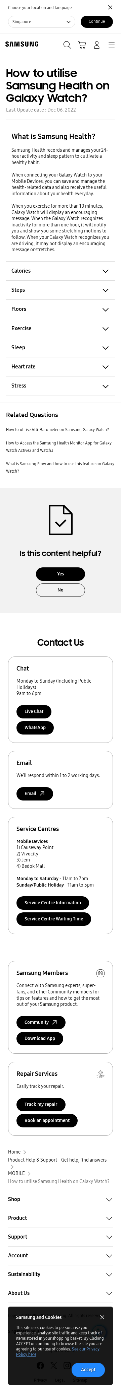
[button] (60, 1199)
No (60, 590)
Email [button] (30, 793)
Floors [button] (18, 309)
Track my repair (41, 1104)
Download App (40, 1038)
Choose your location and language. (40, 7)
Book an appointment (47, 1120)
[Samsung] (20, 44)
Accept (88, 1370)
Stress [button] (18, 385)
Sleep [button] (18, 347)
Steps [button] (18, 290)
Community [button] (37, 1022)
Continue (97, 21)
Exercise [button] (21, 328)
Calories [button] (21, 271)
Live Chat (34, 711)
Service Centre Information (53, 903)
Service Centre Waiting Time (54, 919)
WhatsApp (35, 727)
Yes (60, 574)
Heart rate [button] (23, 366)
